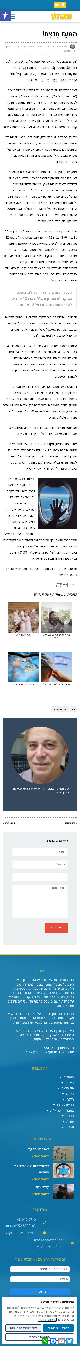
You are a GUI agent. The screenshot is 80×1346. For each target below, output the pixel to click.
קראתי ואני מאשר (58, 1328)
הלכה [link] (70, 1099)
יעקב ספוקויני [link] (60, 709)
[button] (11, 16)
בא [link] (73, 709)
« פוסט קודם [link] (70, 823)
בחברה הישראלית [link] (62, 1110)
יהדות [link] (70, 1121)
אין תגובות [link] (69, 51)
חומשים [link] (69, 1077)
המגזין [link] (70, 1116)
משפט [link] (69, 1083)
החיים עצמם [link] (65, 1105)
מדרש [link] (70, 1094)
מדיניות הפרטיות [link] (47, 1320)
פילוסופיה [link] (67, 1088)
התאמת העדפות (39, 1337)
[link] (5, 15)
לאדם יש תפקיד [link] (38, 1149)
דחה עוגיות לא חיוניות (23, 1328)
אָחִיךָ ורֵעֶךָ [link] (42, 1187)
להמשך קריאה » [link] (40, 1156)
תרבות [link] (69, 1127)
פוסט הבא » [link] (9, 823)
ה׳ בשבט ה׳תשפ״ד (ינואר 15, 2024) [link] (36, 46)
